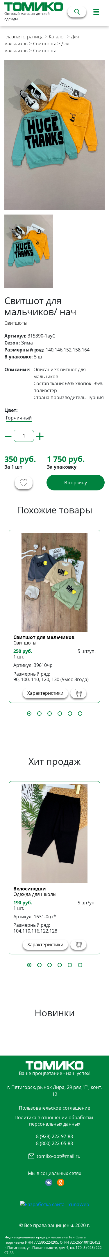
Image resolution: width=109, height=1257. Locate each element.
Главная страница (23, 36)
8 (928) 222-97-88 (54, 1136)
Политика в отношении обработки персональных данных (54, 1120)
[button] (29, 713)
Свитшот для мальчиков (43, 637)
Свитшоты (44, 43)
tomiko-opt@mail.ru (59, 1156)
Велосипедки (29, 888)
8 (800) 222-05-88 (54, 1143)
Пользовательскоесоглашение (54, 1108)
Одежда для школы (34, 894)
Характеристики (45, 693)
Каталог (57, 36)
